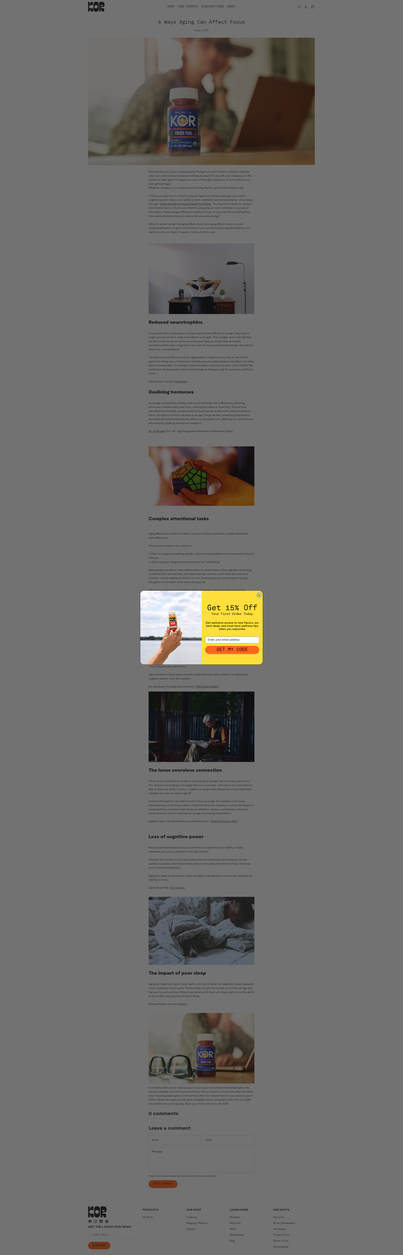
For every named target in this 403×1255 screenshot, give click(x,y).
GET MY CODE (232, 650)
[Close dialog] (259, 595)
